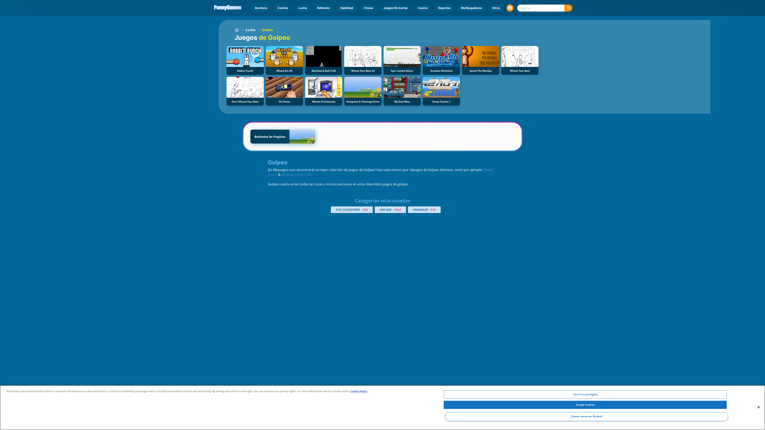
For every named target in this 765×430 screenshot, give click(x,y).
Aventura (261, 8)
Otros (496, 8)
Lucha (302, 8)
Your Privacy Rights (585, 394)
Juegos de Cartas (395, 8)
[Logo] (228, 8)
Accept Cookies (585, 405)
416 (433, 210)
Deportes (444, 8)
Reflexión (323, 8)
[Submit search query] (568, 8)
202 (365, 210)
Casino (423, 8)
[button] (510, 8)
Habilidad (346, 8)
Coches (283, 8)
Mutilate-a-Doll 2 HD (296, 174)
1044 (397, 210)
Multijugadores (471, 8)
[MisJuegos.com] (236, 29)
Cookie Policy (358, 391)
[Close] (758, 407)
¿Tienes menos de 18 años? (586, 416)
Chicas (368, 8)
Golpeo (267, 30)
